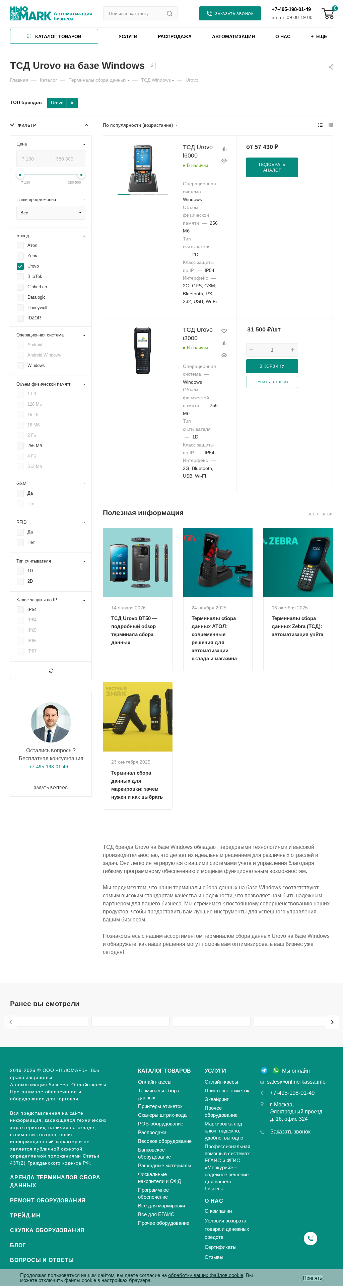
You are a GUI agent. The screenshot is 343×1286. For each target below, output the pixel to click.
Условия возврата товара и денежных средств (227, 1229)
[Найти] (169, 13)
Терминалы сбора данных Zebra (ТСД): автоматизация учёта (297, 626)
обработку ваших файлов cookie (205, 1275)
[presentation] (10, 1022)
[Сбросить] (50, 670)
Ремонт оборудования (48, 1200)
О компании (218, 1211)
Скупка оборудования (47, 1230)
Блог (18, 1245)
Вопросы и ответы (42, 1260)
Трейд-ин (25, 1215)
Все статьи (320, 514)
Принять (312, 1278)
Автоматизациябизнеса (73, 16)
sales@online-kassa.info (296, 1082)
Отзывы (214, 1257)
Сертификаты (220, 1247)
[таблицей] (330, 125)
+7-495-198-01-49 (291, 9)
